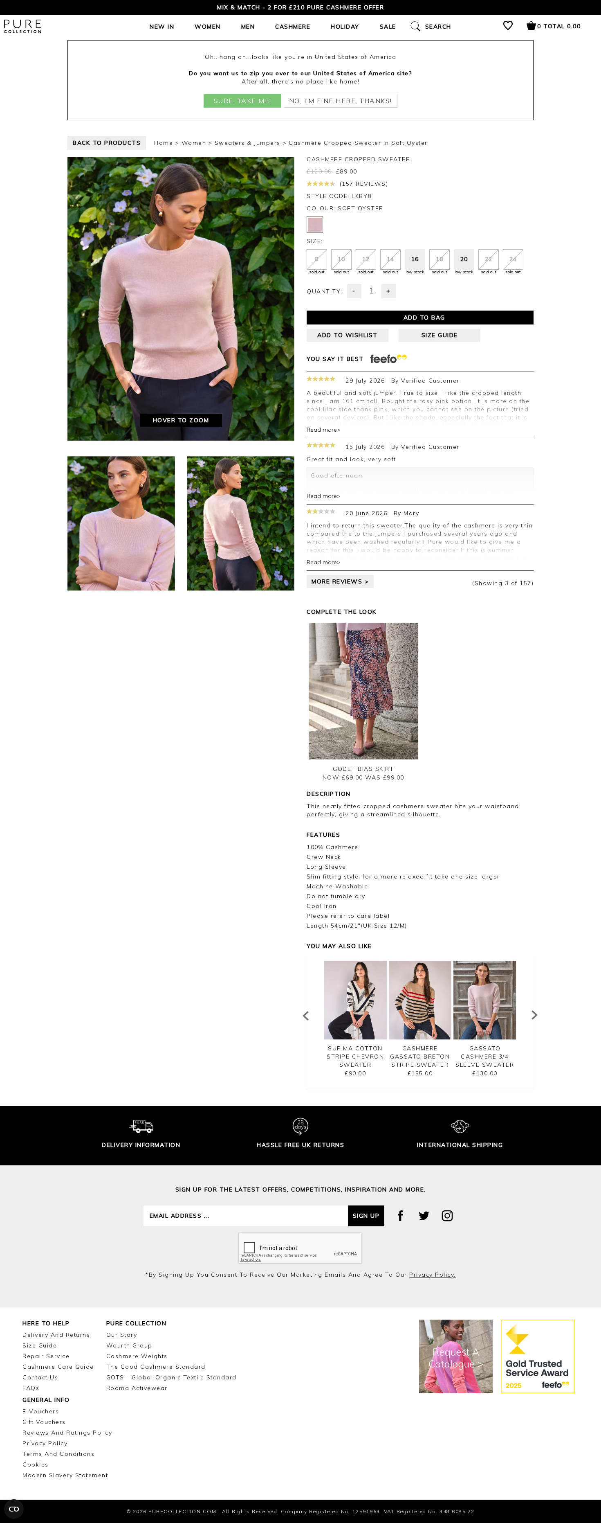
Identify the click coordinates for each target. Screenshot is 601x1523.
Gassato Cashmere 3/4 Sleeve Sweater (484, 1056)
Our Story (121, 1334)
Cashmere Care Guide (58, 1366)
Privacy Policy (44, 1443)
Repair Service (46, 1356)
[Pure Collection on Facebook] (400, 1215)
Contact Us (40, 1377)
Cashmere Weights (137, 1356)
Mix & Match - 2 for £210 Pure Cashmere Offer (300, 7)
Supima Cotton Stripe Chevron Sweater (355, 1056)
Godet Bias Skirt (363, 769)
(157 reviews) (362, 183)
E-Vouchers (40, 1411)
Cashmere (292, 26)
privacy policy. (432, 1274)
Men (248, 26)
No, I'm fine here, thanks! (340, 101)
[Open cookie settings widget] (14, 1509)
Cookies (35, 1464)
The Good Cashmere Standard (156, 1366)
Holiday (345, 26)
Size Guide (39, 1345)
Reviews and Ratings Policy (67, 1432)
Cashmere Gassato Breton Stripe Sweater (420, 1056)
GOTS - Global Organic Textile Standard (171, 1377)
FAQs (30, 1388)
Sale (388, 26)
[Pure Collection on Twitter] (424, 1215)
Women (208, 26)
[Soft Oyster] (315, 225)
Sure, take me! (242, 101)
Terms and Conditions (58, 1454)
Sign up (366, 1215)
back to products (107, 142)
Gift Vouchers (44, 1422)
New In (162, 26)
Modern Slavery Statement (65, 1475)
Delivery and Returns (56, 1334)
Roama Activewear (137, 1388)
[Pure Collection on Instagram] (447, 1215)
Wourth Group (129, 1345)
